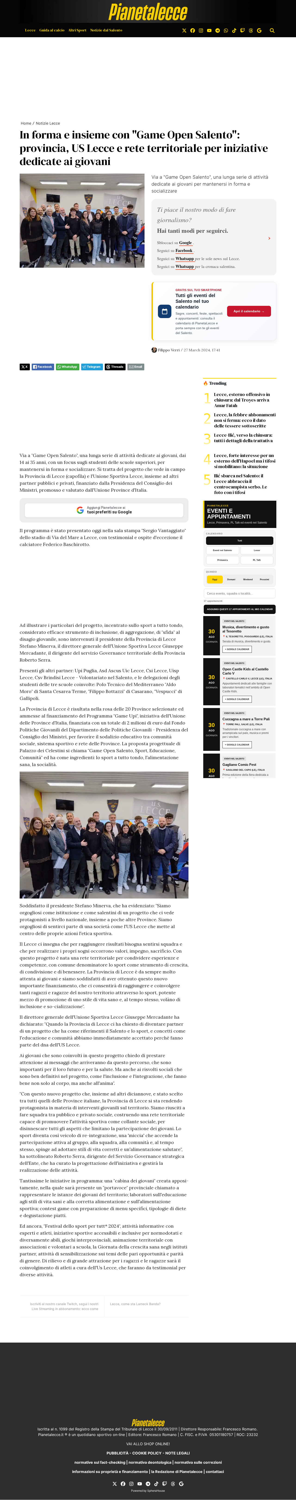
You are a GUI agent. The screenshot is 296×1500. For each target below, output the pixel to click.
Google (186, 242)
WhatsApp (69, 366)
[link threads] (251, 30)
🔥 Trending (214, 383)
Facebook (185, 250)
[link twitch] (242, 30)
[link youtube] (209, 30)
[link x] (184, 30)
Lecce (30, 30)
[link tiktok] (234, 30)
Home (26, 123)
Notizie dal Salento (106, 30)
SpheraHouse (156, 1490)
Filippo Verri (169, 350)
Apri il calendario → (249, 311)
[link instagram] (201, 30)
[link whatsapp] (226, 30)
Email (138, 366)
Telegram (94, 366)
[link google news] (259, 30)
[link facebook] (192, 30)
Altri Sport (77, 30)
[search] (272, 30)
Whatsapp (185, 258)
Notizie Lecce (48, 123)
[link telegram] (217, 30)
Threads (117, 366)
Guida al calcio (52, 30)
